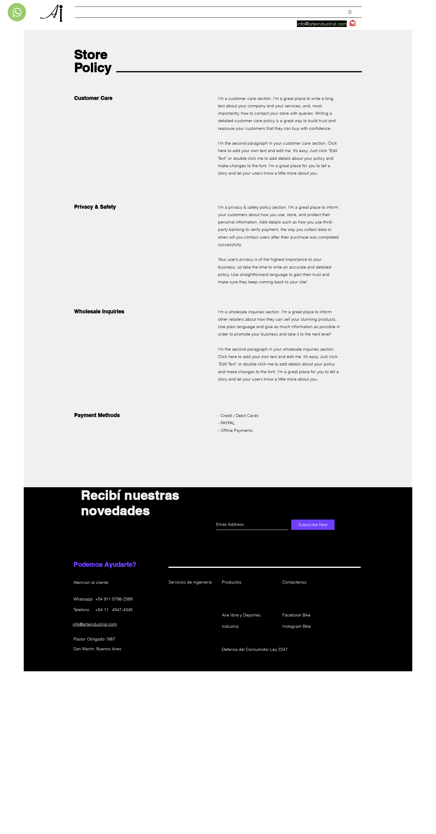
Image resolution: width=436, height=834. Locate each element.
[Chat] (17, 12)
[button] (243, 599)
